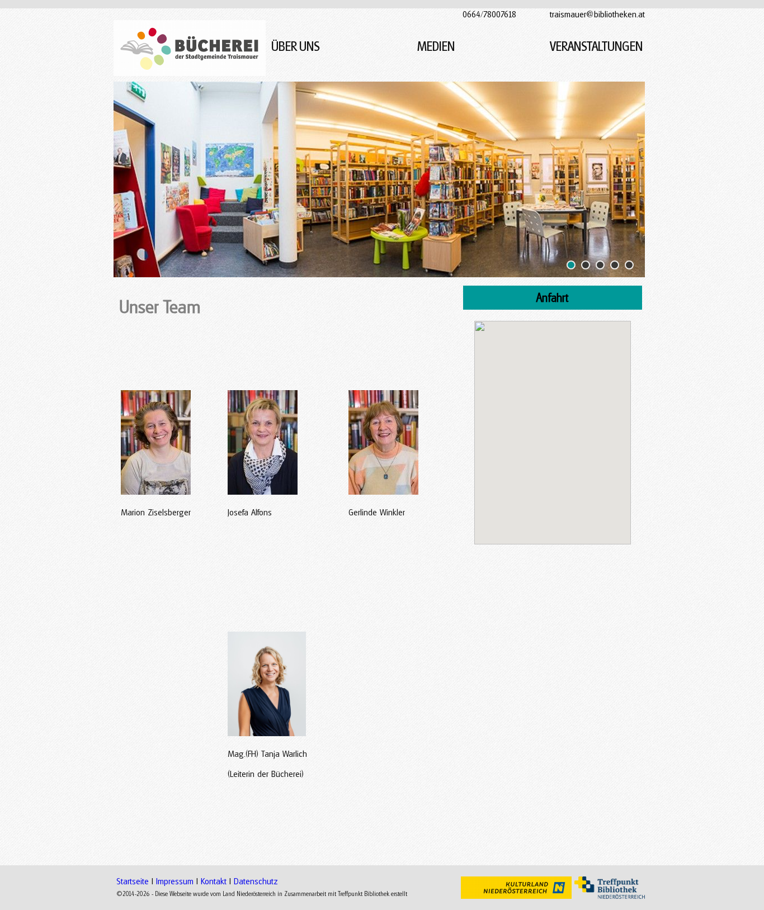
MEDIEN (436, 46)
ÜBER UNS (296, 46)
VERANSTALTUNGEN (597, 46)
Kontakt (214, 881)
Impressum (175, 881)
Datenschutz (256, 881)
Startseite (132, 881)
